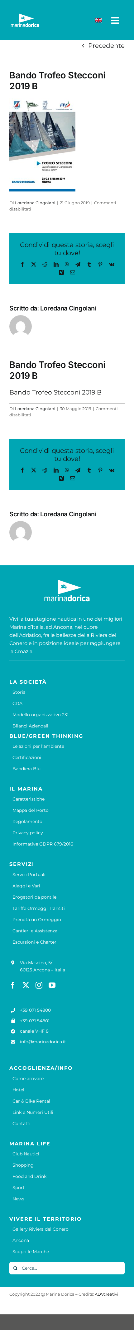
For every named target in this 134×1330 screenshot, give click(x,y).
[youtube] (52, 985)
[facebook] (12, 985)
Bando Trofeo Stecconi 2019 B (55, 392)
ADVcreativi (106, 1294)
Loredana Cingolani (35, 202)
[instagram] (39, 985)
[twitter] (25, 985)
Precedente (106, 45)
